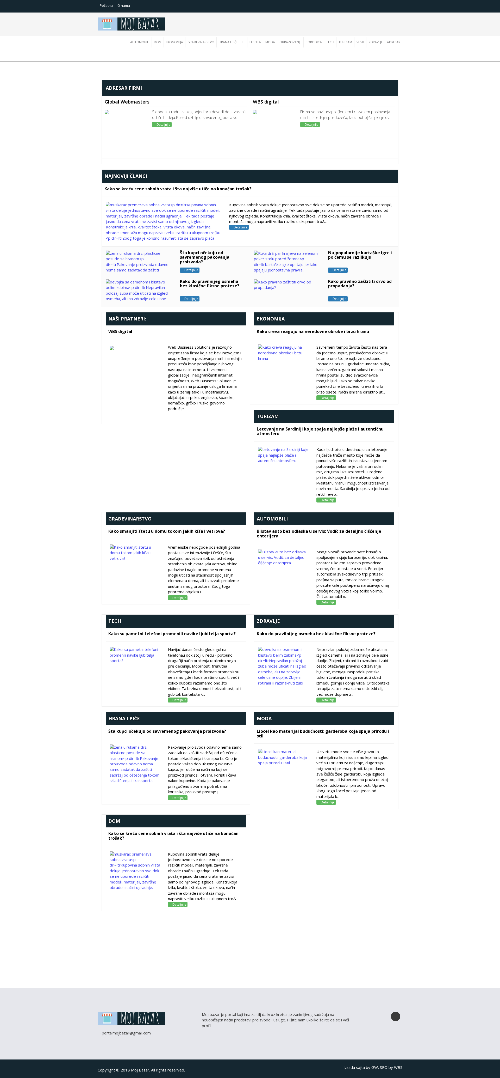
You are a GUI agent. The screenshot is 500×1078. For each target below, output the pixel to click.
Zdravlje (375, 42)
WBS (398, 1067)
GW (374, 1067)
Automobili (139, 42)
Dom (157, 42)
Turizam (345, 42)
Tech (330, 42)
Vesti (360, 42)
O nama (123, 5)
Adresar (393, 42)
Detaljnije (163, 124)
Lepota (255, 42)
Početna (106, 5)
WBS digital (266, 102)
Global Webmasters (127, 102)
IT (243, 42)
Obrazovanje (290, 42)
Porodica (314, 42)
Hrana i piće (228, 42)
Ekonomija (174, 42)
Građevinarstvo (201, 42)
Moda (270, 42)
